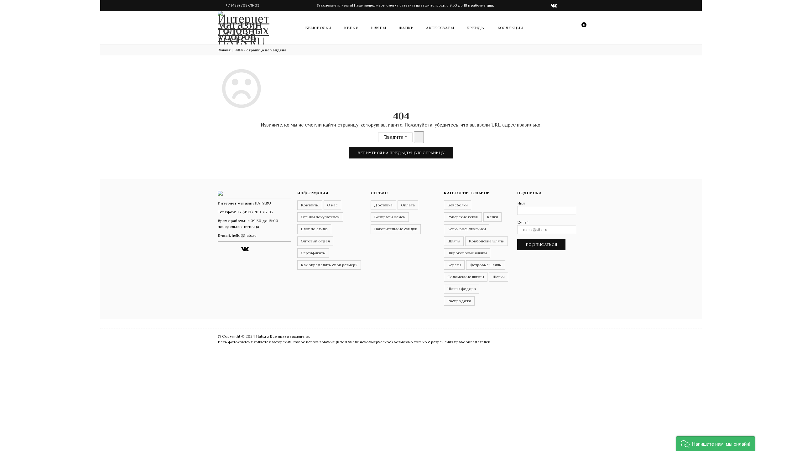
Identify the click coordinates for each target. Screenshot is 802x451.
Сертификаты (313, 253)
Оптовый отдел (315, 241)
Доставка (383, 205)
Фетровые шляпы (486, 264)
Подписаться (541, 244)
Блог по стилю (314, 228)
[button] (715, 443)
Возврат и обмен (389, 217)
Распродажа (459, 300)
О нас (332, 205)
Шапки (406, 27)
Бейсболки (318, 27)
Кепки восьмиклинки (466, 228)
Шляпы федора (461, 288)
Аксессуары (440, 27)
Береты (454, 264)
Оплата (408, 205)
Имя (521, 203)
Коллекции (510, 27)
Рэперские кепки (462, 217)
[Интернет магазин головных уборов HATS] (244, 27)
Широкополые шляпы (467, 253)
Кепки (351, 27)
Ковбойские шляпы (486, 241)
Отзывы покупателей (320, 217)
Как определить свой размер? (329, 264)
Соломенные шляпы (465, 276)
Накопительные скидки (395, 228)
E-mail (523, 222)
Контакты (310, 205)
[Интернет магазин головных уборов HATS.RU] (220, 192)
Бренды (475, 27)
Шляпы (378, 27)
